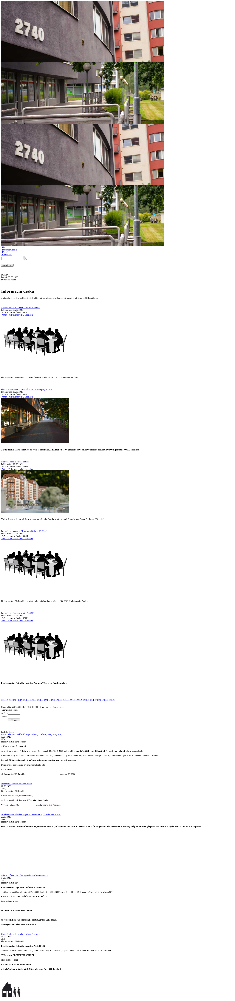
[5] (12, 700)
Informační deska (9, 250)
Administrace (58, 707)
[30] (95, 700)
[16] (46, 700)
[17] (49, 700)
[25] (78, 700)
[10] (25, 700)
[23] (70, 700)
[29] (92, 700)
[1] (2, 700)
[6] (14, 700)
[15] (42, 700)
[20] (60, 700)
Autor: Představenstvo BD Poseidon (17, 315)
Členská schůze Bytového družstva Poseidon (20, 307)
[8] (19, 700)
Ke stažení (6, 254)
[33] (106, 700)
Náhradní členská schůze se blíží (15, 462)
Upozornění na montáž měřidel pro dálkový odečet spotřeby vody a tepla (32, 734)
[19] (56, 700)
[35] (113, 700)
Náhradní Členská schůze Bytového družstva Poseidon (24, 875)
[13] (35, 700)
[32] (102, 700)
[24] (74, 700)
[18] (53, 700)
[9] (22, 700)
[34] (109, 700)
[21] (63, 700)
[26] (81, 700)
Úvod (4, 247)
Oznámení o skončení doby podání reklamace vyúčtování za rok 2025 (31, 814)
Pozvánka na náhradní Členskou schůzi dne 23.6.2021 (24, 531)
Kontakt (5, 252)
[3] (7, 700)
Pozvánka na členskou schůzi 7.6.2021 (17, 613)
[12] (32, 700)
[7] (17, 700)
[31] (99, 700)
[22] (67, 700)
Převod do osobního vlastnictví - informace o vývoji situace (26, 389)
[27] (85, 700)
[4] (9, 700)
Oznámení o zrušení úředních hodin (16, 784)
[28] (88, 700)
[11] (28, 700)
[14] (39, 700)
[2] (5, 700)
